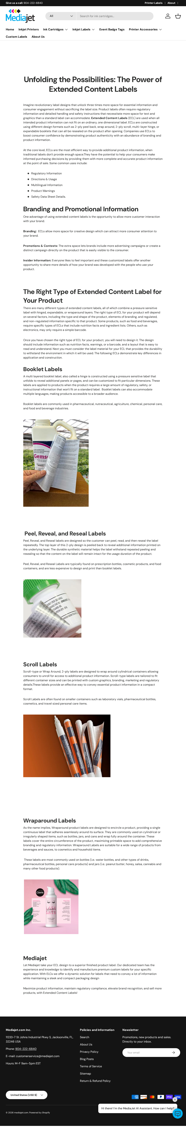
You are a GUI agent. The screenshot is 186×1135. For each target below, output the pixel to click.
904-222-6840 (26, 1049)
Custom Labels (16, 37)
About (171, 3)
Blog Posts (87, 1059)
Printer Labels (154, 3)
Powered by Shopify (39, 1112)
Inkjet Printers (29, 29)
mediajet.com (21, 1112)
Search (84, 1037)
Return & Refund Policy (95, 1081)
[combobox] (99, 16)
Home (10, 29)
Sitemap (85, 1073)
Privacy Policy (89, 1052)
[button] (178, 16)
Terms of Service (91, 1066)
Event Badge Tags (112, 29)
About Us (38, 37)
